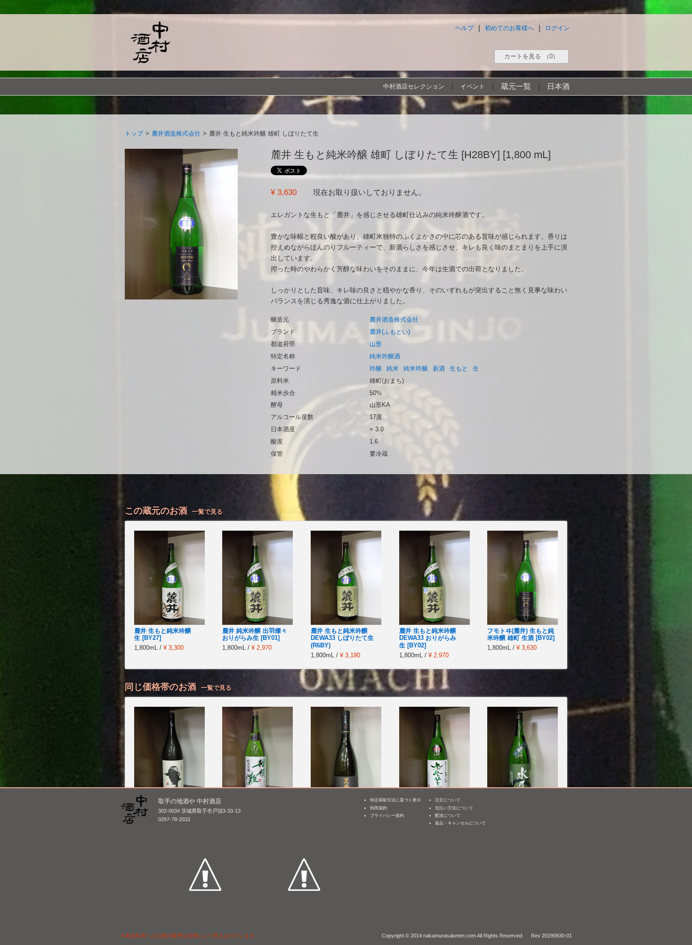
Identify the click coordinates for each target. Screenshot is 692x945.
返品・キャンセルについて (460, 823)
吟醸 (376, 368)
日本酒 (558, 86)
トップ (134, 133)
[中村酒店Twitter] (304, 831)
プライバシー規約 (387, 815)
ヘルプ (464, 28)
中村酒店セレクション (413, 86)
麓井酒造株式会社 (176, 133)
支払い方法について (454, 808)
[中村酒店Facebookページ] (205, 831)
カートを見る (531, 56)
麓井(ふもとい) (390, 331)
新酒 (439, 368)
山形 (376, 343)
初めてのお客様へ (509, 28)
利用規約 (378, 808)
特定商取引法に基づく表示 (395, 800)
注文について (447, 800)
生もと (459, 368)
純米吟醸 (415, 368)
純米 (392, 368)
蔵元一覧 (516, 86)
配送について (447, 815)
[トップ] (150, 42)
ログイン (557, 28)
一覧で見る (207, 511)
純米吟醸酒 (385, 356)
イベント (472, 86)
